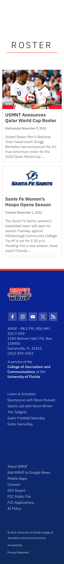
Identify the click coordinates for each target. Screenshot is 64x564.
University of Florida (23, 376)
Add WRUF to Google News (28, 472)
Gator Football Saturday (26, 418)
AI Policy (14, 508)
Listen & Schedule (21, 393)
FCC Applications (20, 502)
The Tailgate (17, 412)
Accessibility (14, 545)
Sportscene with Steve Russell (31, 400)
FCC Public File (19, 496)
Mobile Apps (17, 478)
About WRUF (17, 466)
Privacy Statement (18, 552)
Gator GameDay (20, 424)
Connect (13, 484)
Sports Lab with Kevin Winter (30, 406)
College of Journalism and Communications (28, 369)
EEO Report (16, 490)
